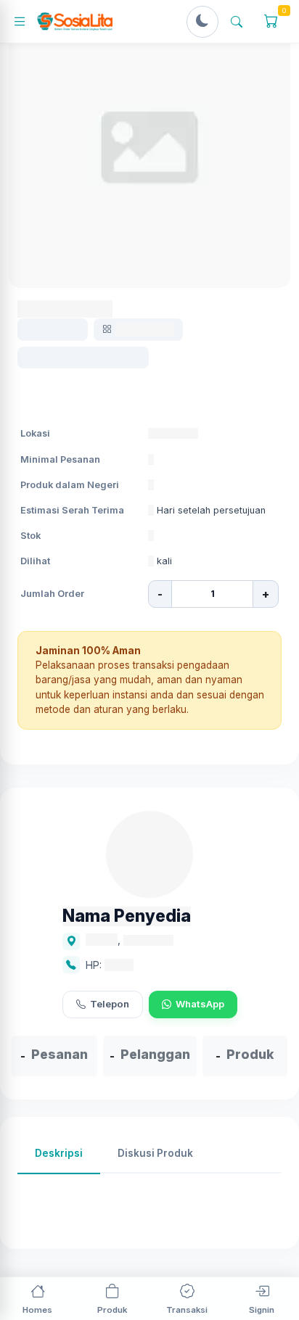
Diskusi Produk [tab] (155, 1153)
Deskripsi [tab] (59, 1153)
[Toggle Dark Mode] (202, 22)
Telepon (109, 1004)
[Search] (236, 22)
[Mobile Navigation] (24, 21)
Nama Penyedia (126, 916)
